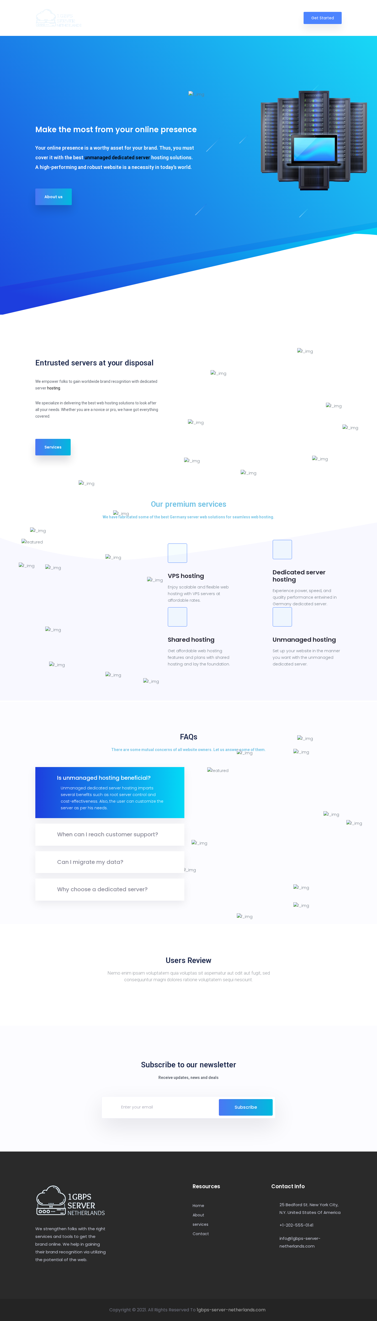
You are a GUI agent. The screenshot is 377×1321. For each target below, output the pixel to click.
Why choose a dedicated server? (102, 889)
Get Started (322, 18)
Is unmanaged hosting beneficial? (104, 778)
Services (53, 447)
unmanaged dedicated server (117, 157)
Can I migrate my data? (90, 862)
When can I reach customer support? (107, 834)
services (257, 18)
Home (210, 18)
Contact (284, 18)
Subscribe (246, 1107)
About (232, 18)
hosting (53, 388)
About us (53, 197)
